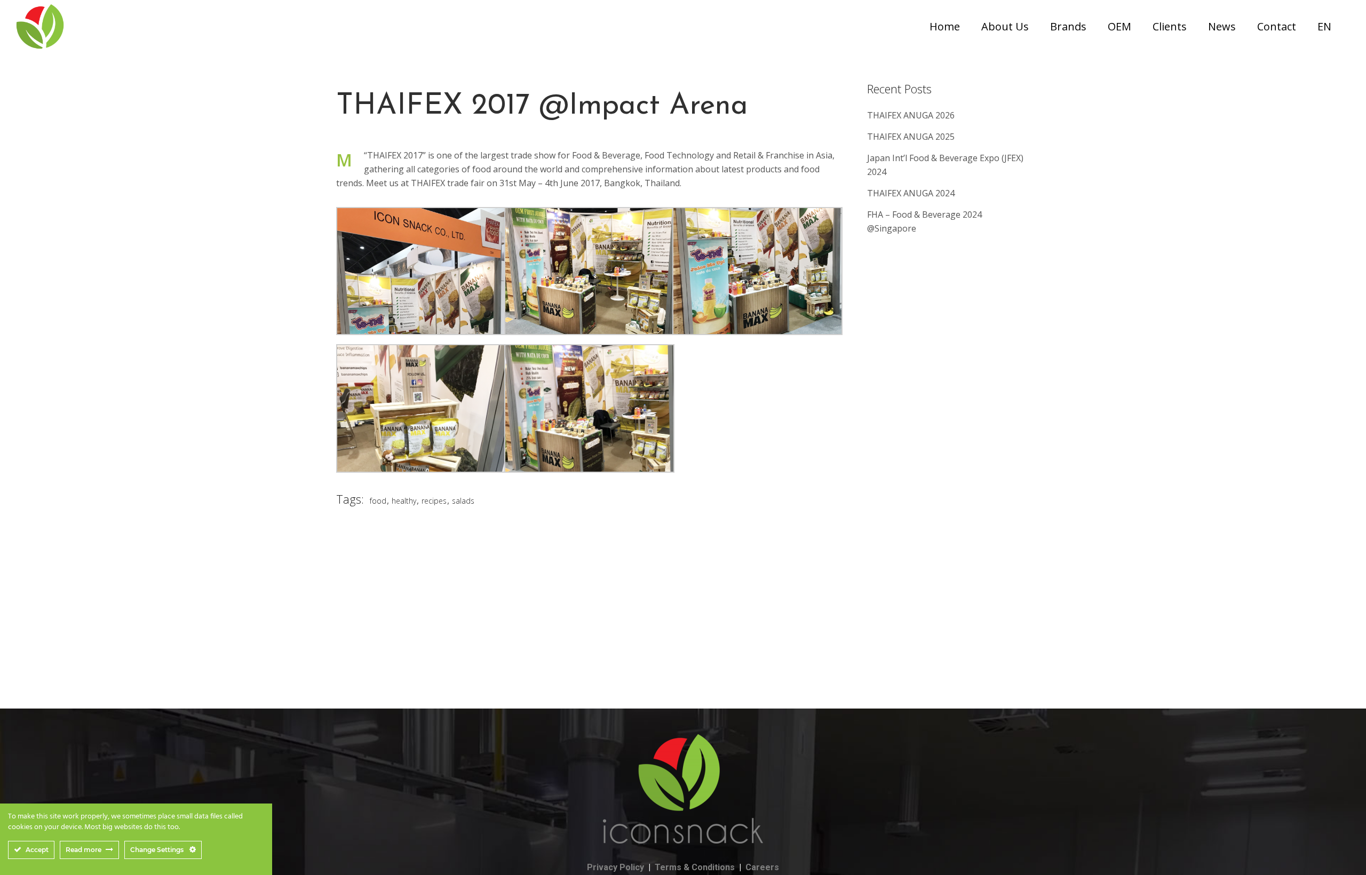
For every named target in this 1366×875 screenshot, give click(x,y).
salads (463, 501)
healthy (404, 501)
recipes (434, 501)
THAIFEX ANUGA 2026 (911, 115)
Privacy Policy (615, 867)
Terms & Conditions (695, 867)
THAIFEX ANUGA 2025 (911, 136)
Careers (762, 867)
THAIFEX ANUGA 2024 (911, 193)
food (378, 501)
